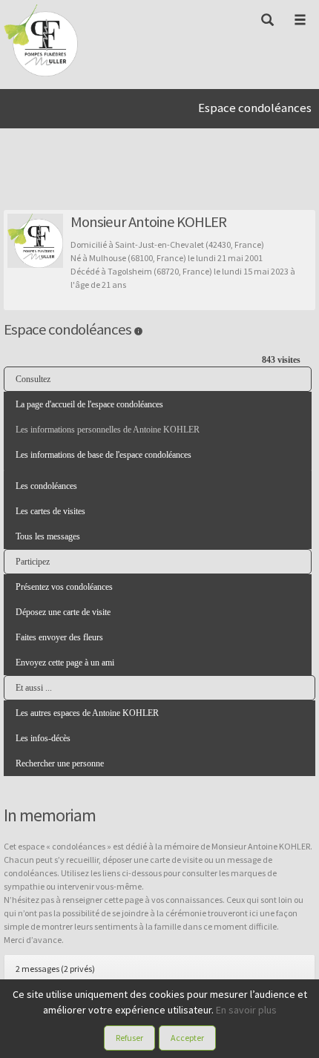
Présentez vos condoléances (64, 587)
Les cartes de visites (50, 511)
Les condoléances (46, 486)
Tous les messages (48, 536)
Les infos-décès (43, 738)
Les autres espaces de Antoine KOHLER (87, 713)
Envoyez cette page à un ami (65, 662)
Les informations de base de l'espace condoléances (103, 455)
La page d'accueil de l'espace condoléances (89, 404)
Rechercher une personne (60, 763)
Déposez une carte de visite (63, 612)
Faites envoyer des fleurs (59, 637)
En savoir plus (246, 1009)
